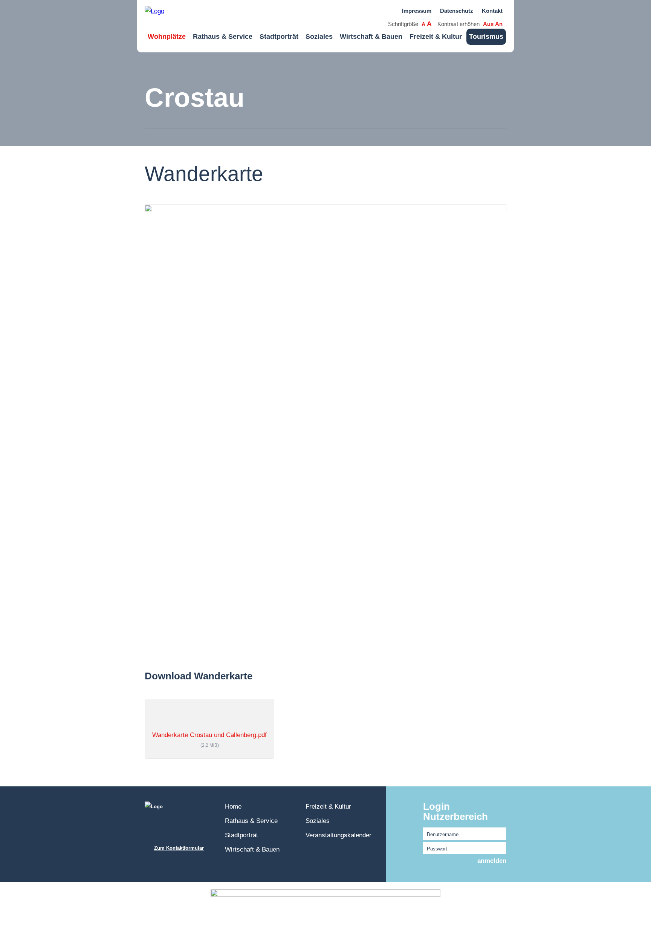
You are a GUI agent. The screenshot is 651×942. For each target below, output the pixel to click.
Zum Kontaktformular (179, 848)
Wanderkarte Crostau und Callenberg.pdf (209, 739)
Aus (488, 24)
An (499, 24)
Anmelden (491, 860)
